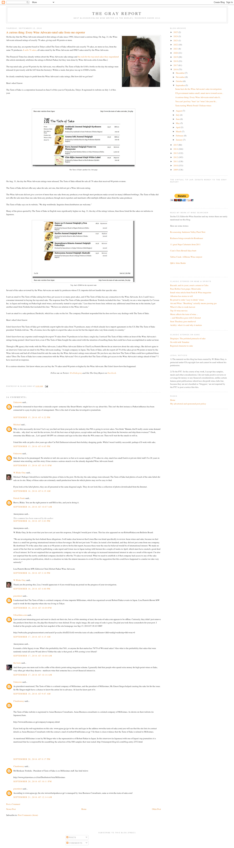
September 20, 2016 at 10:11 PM (32, 781)
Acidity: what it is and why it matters (186, 325)
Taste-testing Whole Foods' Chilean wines (193, 105)
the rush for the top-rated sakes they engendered (98, 56)
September (180, 85)
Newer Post (11, 809)
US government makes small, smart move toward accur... (199, 93)
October (179, 81)
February (180, 135)
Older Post (156, 809)
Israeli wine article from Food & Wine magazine (190, 292)
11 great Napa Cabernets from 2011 (185, 244)
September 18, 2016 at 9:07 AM (32, 693)
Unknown (17, 402)
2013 (176, 153)
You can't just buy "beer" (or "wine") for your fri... (196, 101)
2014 (176, 148)
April (178, 127)
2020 (176, 52)
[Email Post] (46, 386)
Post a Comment (13, 804)
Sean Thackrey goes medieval (183, 321)
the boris (17, 662)
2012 (176, 157)
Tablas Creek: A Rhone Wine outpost (186, 256)
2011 (176, 161)
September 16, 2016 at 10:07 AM (32, 506)
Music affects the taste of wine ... (184, 314)
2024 (176, 36)
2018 (176, 61)
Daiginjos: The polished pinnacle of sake (188, 338)
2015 (176, 144)
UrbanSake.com (20, 614)
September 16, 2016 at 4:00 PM (31, 588)
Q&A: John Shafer (178, 263)
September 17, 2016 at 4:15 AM (32, 636)
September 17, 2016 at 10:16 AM (32, 674)
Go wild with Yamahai (179, 342)
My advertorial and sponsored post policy (188, 403)
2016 (176, 69)
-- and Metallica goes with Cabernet (185, 317)
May (178, 123)
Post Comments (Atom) (28, 815)
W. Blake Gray (19, 472)
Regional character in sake (181, 345)
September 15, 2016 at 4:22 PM (31, 417)
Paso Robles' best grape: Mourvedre (185, 288)
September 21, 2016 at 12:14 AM (32, 797)
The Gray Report (117, 13)
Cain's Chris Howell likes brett (183, 250)
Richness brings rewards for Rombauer (186, 238)
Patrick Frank (19, 498)
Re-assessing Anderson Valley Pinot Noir (187, 232)
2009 (176, 169)
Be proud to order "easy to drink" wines (187, 299)
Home (83, 809)
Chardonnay (18, 701)
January (179, 139)
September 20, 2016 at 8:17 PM (31, 759)
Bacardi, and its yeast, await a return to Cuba (189, 285)
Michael (17, 424)
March (179, 131)
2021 (176, 48)
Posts (72, 837)
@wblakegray (76, 372)
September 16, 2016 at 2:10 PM (31, 572)
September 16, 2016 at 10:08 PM (32, 607)
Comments (75, 842)
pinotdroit (17, 595)
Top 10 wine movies (179, 310)
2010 (176, 165)
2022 (176, 44)
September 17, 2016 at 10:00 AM (32, 655)
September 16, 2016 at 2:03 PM (31, 520)
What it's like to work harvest (182, 306)
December (180, 72)
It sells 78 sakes (29, 50)
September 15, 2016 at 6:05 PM (31, 446)
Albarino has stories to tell (181, 296)
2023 (176, 40)
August (179, 110)
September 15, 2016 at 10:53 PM (32, 465)
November (180, 77)
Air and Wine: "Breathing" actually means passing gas (193, 303)
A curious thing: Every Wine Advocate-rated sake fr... (198, 97)
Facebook (111, 372)
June (178, 119)
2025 (176, 32)
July (178, 114)
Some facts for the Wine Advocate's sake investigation (198, 89)
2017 (176, 65)
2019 (176, 57)
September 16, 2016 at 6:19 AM (32, 491)
